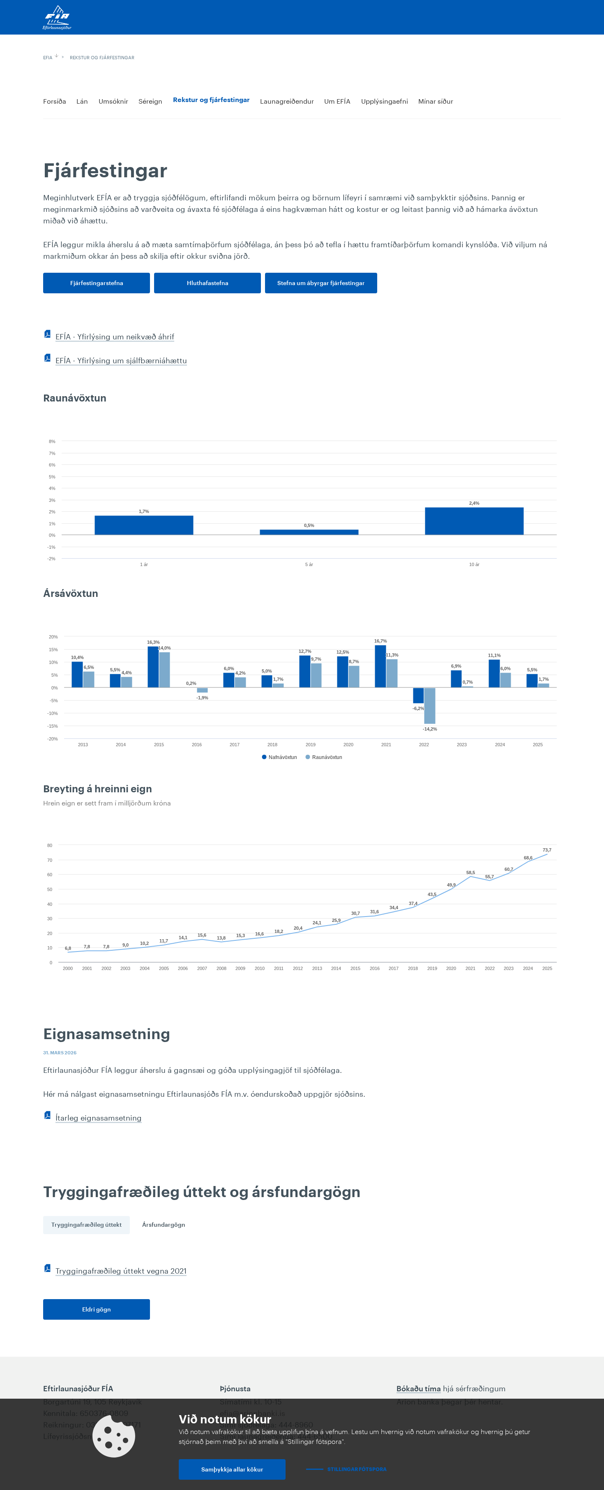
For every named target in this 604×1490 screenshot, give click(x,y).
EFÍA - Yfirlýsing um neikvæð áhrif (114, 335)
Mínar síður (435, 100)
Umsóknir (113, 100)
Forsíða (54, 100)
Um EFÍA (337, 100)
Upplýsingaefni (384, 100)
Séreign (150, 100)
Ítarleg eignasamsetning (98, 1116)
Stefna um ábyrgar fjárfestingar (321, 283)
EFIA (48, 56)
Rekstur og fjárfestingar (102, 56)
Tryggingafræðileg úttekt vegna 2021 (121, 1269)
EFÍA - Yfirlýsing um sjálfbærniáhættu (121, 359)
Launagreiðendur (287, 100)
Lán (82, 100)
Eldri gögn (96, 1310)
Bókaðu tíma (419, 1389)
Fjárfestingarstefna (96, 283)
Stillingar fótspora (357, 1469)
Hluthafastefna (207, 283)
